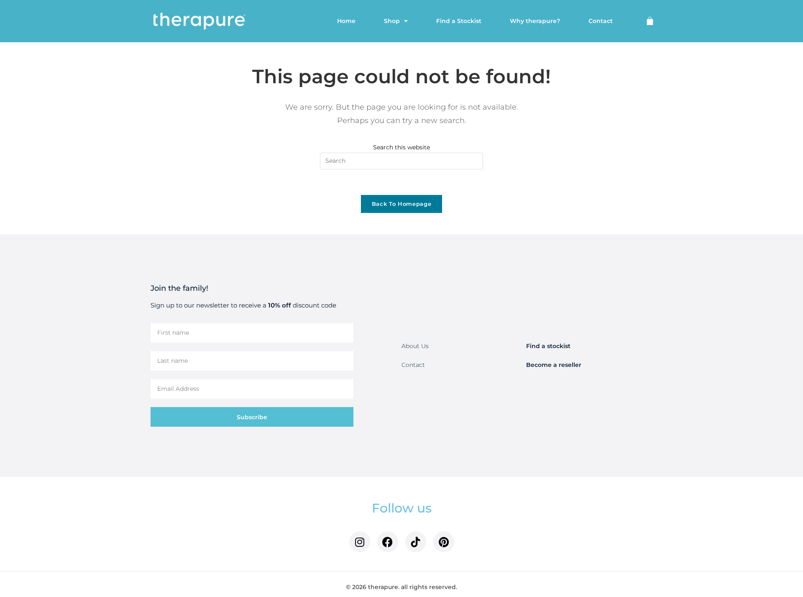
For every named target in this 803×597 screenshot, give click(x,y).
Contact (600, 21)
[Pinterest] (443, 541)
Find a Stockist (458, 21)
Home (346, 21)
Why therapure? (535, 21)
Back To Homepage (401, 203)
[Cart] (650, 21)
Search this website (401, 147)
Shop (392, 21)
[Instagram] (359, 541)
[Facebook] (387, 541)
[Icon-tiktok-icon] (415, 541)
